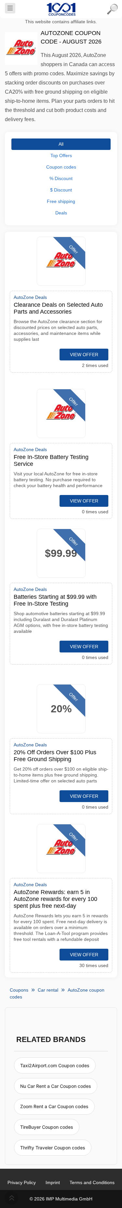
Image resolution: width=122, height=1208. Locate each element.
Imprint (53, 1182)
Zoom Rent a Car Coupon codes (54, 1106)
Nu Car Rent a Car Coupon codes (55, 1086)
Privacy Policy (21, 1182)
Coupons (19, 990)
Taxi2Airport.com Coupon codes (54, 1065)
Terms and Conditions (92, 1182)
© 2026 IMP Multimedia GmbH (61, 1198)
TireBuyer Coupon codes (46, 1127)
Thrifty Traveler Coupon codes (52, 1147)
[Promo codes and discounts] (61, 9)
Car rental (48, 990)
